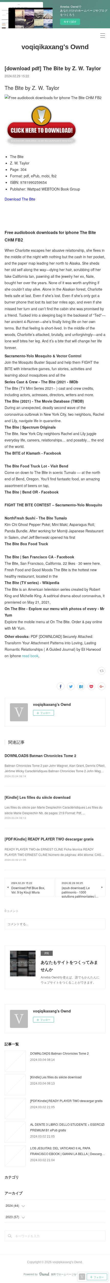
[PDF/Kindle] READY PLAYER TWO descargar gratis (49, 839)
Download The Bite (20, 199)
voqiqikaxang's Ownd (55, 47)
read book (30, 655)
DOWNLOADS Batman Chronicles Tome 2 (40, 755)
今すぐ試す (70, 21)
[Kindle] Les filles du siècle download (38, 797)
